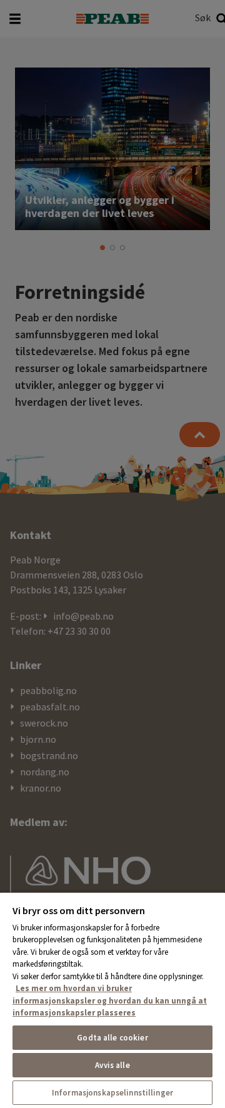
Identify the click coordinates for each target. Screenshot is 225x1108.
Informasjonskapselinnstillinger (112, 1092)
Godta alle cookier (112, 1037)
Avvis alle (112, 1065)
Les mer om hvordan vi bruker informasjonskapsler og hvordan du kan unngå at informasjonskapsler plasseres (109, 1000)
